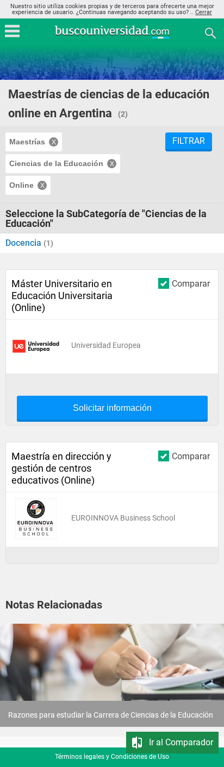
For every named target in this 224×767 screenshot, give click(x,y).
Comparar (191, 283)
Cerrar (203, 12)
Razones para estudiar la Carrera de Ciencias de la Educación (110, 715)
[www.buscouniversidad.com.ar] (112, 37)
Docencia (24, 243)
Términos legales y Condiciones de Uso (112, 756)
